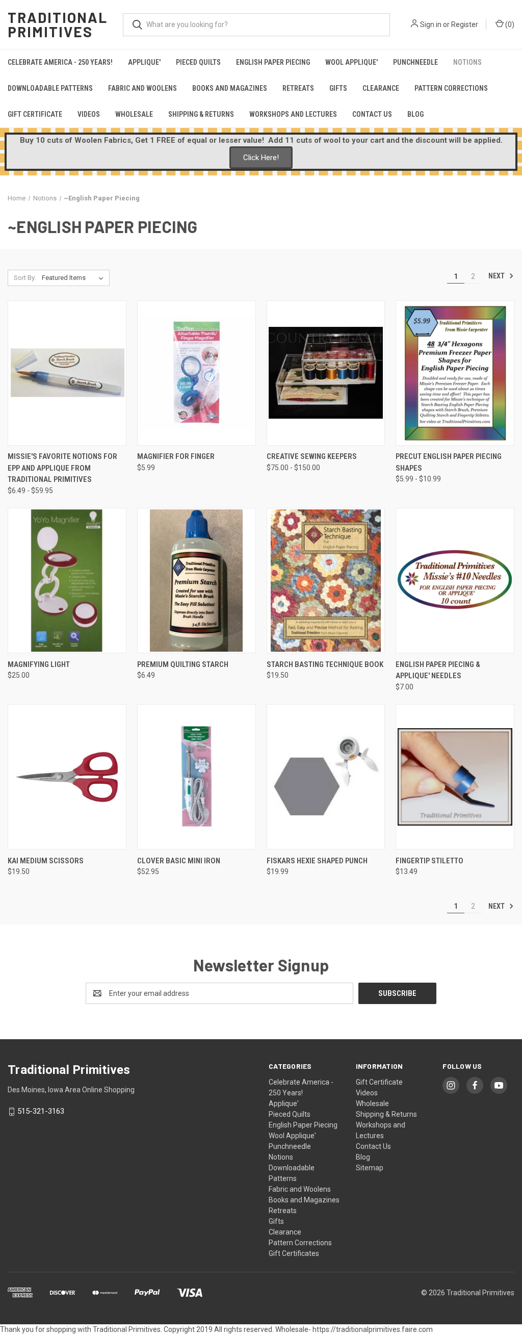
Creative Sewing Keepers (312, 456)
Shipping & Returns (201, 114)
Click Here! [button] (261, 157)
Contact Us (372, 114)
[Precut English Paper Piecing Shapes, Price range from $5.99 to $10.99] (455, 373)
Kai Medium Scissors (46, 860)
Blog (415, 114)
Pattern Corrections (451, 88)
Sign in (430, 24)
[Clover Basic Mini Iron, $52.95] (196, 777)
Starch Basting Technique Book (325, 664)
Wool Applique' (351, 62)
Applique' (144, 62)
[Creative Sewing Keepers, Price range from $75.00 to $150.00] (326, 373)
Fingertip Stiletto (429, 860)
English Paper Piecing (273, 62)
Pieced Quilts (198, 62)
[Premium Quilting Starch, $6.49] (196, 580)
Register (464, 24)
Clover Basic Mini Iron (178, 860)
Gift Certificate (35, 114)
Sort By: (25, 277)
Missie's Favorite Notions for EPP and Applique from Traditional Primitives (62, 468)
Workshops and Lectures (293, 114)
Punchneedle (415, 62)
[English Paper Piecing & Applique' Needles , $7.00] (455, 580)
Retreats (298, 88)
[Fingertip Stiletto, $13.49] (455, 777)
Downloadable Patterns (50, 88)
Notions (467, 62)
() (509, 24)
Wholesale (134, 114)
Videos (88, 114)
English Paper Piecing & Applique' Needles (438, 670)
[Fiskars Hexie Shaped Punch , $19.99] (326, 777)
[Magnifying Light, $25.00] (67, 580)
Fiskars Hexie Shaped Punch (317, 860)
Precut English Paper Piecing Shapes (449, 462)
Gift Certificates (294, 1253)
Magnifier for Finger (176, 456)
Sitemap (369, 1168)
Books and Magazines (229, 88)
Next (497, 276)
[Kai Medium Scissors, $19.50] (67, 777)
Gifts (338, 88)
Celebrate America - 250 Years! (60, 62)
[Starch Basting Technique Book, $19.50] (326, 580)
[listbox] (74, 278)
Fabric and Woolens (142, 88)
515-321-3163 (40, 1111)
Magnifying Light (39, 664)
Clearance (380, 88)
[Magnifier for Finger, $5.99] (196, 373)
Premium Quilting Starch (182, 664)
